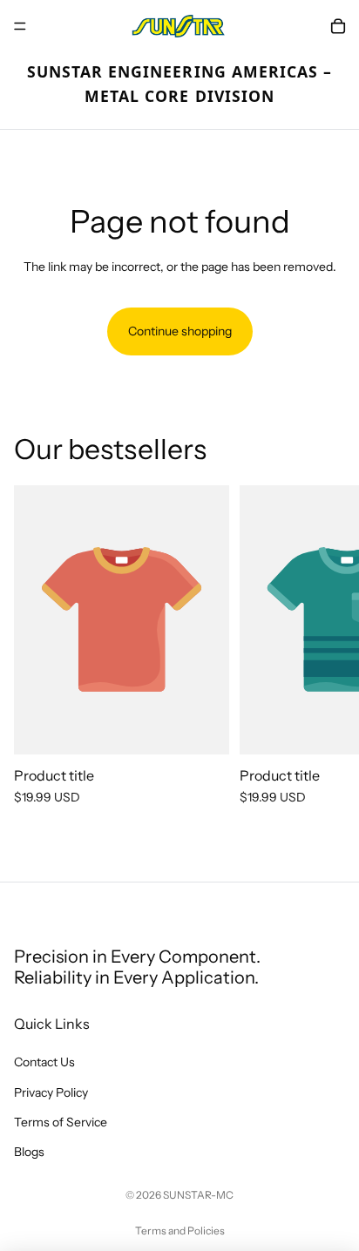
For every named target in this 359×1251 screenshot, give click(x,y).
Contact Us (44, 1062)
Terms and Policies (180, 1230)
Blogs (29, 1152)
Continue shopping (180, 331)
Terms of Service (60, 1122)
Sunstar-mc (198, 1194)
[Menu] (20, 26)
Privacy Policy (51, 1092)
